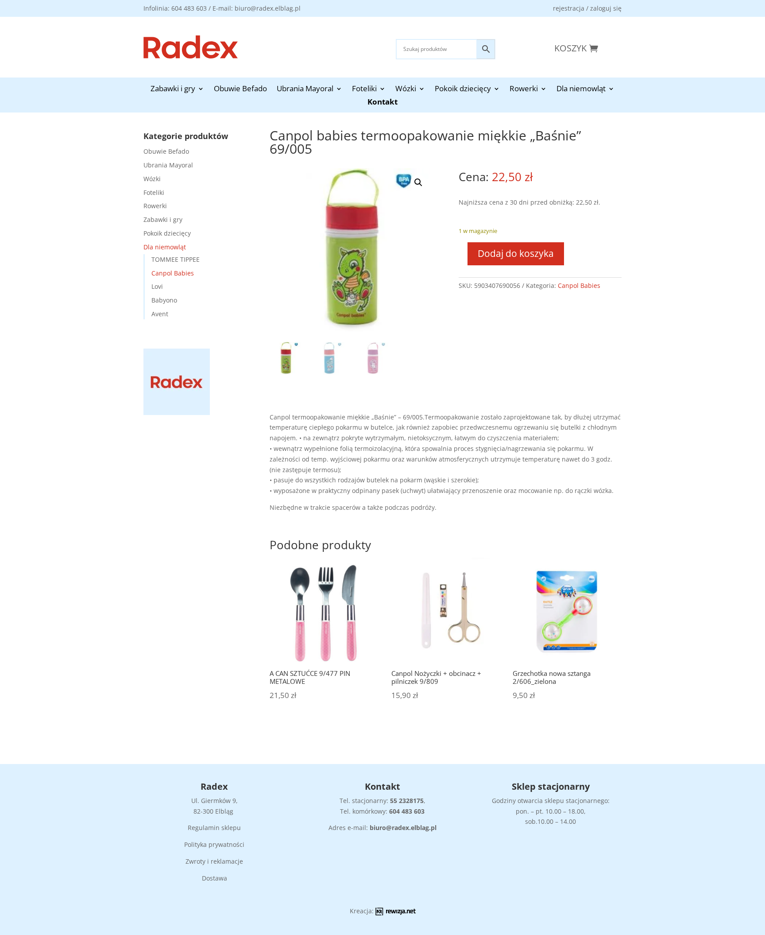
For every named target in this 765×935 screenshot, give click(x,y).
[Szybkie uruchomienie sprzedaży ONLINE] (395, 913)
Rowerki (524, 89)
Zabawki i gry (173, 89)
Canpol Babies (172, 273)
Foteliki (364, 89)
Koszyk (570, 48)
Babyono (164, 300)
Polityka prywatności (214, 844)
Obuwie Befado (240, 89)
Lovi (157, 286)
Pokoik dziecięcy (463, 89)
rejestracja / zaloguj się (587, 8)
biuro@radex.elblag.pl (403, 827)
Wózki (405, 89)
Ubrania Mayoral (305, 89)
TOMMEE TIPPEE (175, 259)
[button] (418, 182)
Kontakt (382, 103)
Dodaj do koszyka (516, 253)
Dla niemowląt (581, 89)
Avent (159, 314)
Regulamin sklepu (214, 827)
